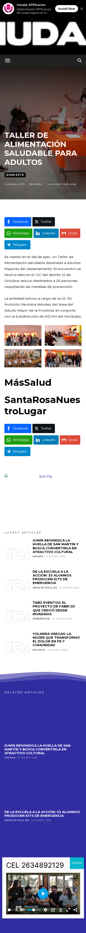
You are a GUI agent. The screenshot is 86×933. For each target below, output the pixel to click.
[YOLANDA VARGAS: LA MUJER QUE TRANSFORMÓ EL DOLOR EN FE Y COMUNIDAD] (17, 644)
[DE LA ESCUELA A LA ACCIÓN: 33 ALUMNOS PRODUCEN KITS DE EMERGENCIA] (17, 582)
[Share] (75, 909)
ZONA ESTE (15, 174)
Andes (38, 184)
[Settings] (45, 909)
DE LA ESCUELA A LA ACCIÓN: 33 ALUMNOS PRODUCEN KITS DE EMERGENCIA (52, 577)
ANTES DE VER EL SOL (45, 587)
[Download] (60, 909)
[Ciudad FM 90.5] (43, 27)
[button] (7, 61)
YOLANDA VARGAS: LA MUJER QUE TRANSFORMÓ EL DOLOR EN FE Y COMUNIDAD (56, 639)
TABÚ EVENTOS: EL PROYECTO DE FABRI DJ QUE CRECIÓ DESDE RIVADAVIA (54, 608)
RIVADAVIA (39, 650)
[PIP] (53, 909)
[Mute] (22, 909)
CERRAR (77, 863)
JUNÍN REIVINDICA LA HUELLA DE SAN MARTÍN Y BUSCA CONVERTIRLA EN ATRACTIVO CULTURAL (56, 546)
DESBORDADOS (41, 618)
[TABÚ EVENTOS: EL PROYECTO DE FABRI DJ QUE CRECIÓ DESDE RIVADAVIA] (17, 613)
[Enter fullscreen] (68, 909)
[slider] (9, 910)
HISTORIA (38, 556)
